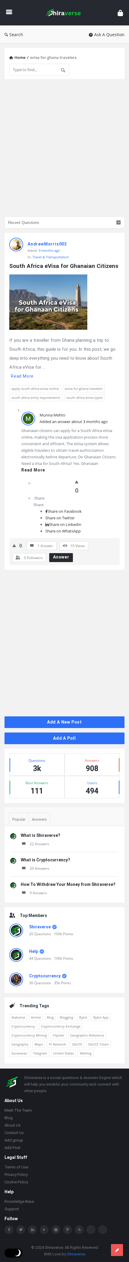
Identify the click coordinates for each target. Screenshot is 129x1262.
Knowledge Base (19, 1201)
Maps (38, 1044)
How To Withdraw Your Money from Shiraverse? (68, 884)
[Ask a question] (117, 1250)
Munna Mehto (52, 415)
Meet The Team (18, 1110)
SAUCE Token (98, 1044)
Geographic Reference (87, 1035)
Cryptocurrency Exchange (60, 1026)
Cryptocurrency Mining (29, 1035)
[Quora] (102, 1229)
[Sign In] (120, 12)
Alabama (18, 1017)
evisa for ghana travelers (84, 388)
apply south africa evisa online (35, 388)
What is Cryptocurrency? (45, 859)
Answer (61, 557)
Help (33, 951)
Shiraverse (40, 926)
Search (16, 34)
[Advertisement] (64, 147)
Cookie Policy (16, 1182)
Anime (36, 1017)
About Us (12, 1125)
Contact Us (14, 1132)
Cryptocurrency (45, 975)
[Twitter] (20, 1229)
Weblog (86, 1053)
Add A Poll (64, 738)
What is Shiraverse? (40, 835)
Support (11, 1209)
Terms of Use (16, 1167)
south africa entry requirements (35, 397)
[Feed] (79, 1229)
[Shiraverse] (65, 12)
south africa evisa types (84, 397)
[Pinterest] (67, 1229)
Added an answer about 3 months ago (74, 421)
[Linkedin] (32, 1229)
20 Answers (39, 868)
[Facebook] (9, 1229)
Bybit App (101, 1017)
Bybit (83, 1017)
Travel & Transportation (50, 257)
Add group (13, 1140)
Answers (39, 819)
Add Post (12, 1147)
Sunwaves (19, 1053)
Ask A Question (109, 34)
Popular (19, 819)
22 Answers (39, 843)
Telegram (40, 1053)
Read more (22, 376)
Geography (19, 1044)
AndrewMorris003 (47, 244)
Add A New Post (64, 722)
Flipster (58, 1035)
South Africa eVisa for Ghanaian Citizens (63, 266)
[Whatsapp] (90, 1229)
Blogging (66, 1017)
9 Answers (38, 892)
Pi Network (57, 1044)
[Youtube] (44, 1229)
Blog (50, 1017)
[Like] (77, 481)
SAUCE (77, 1044)
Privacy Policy (16, 1174)
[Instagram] (55, 1229)
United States (63, 1053)
